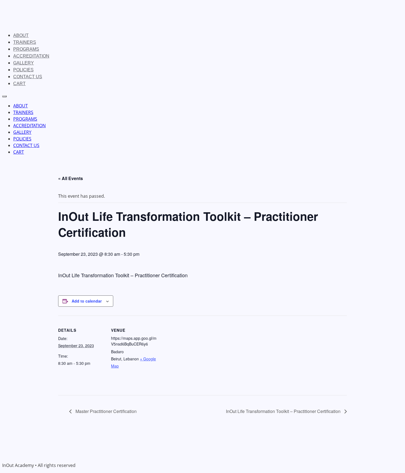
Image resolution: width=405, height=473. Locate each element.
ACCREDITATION (31, 56)
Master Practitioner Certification (105, 411)
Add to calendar (87, 301)
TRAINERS (24, 42)
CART (19, 83)
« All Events (70, 178)
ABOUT (21, 35)
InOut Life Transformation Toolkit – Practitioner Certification (284, 411)
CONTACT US (27, 76)
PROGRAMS (26, 49)
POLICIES (23, 69)
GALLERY (23, 63)
